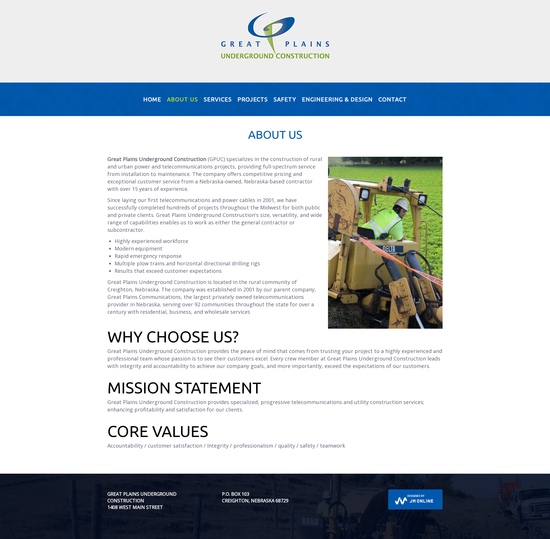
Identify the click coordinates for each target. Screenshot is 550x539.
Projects (252, 99)
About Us (182, 99)
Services (218, 99)
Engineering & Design (337, 99)
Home (152, 99)
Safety (285, 99)
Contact (392, 99)
